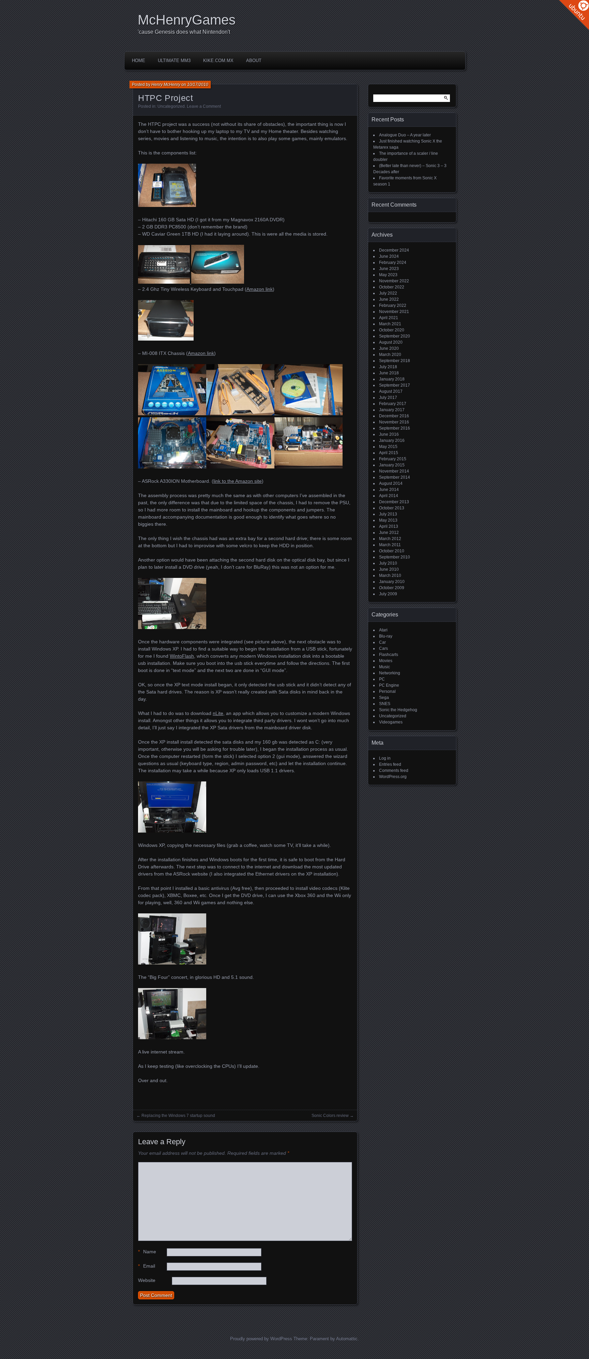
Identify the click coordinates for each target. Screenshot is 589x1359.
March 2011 (390, 544)
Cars (383, 648)
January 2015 (392, 465)
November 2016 (394, 422)
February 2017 (392, 403)
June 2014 (389, 489)
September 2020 (394, 336)
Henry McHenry (165, 84)
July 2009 (388, 594)
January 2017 (392, 409)
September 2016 (394, 428)
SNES (384, 703)
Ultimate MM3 (174, 60)
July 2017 (388, 397)
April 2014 (388, 495)
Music (384, 666)
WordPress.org (393, 776)
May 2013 (388, 520)
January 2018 (392, 379)
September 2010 (394, 557)
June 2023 (389, 268)
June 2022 (389, 299)
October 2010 (391, 551)
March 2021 (390, 324)
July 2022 (388, 293)
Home (138, 60)
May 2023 (388, 274)
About (253, 60)
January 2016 (392, 440)
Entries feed (390, 764)
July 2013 (388, 514)
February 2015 (392, 459)
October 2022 (391, 287)
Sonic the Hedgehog (398, 709)
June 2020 (389, 348)
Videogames (391, 722)
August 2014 (391, 483)
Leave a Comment (204, 106)
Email (146, 1266)
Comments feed (393, 770)
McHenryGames (187, 19)
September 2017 (394, 385)
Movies (385, 660)
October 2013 (391, 508)
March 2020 (390, 354)
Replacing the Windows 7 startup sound (178, 1115)
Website (146, 1280)
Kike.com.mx (218, 60)
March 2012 (390, 538)
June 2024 (389, 256)
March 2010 (390, 575)
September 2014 (394, 477)
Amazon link (259, 289)
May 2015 (388, 446)
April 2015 (388, 452)
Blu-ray (385, 636)
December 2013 (394, 501)
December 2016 (394, 416)
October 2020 (391, 330)
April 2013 (388, 526)
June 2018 (389, 373)
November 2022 (394, 281)
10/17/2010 (197, 84)
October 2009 (391, 587)
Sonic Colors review (330, 1115)
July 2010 (388, 563)
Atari (383, 630)
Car (382, 642)
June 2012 (389, 532)
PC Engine (389, 685)
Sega (384, 697)
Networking (389, 673)
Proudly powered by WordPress (261, 1338)
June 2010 (389, 569)
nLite (218, 713)
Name (147, 1251)
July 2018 (388, 366)
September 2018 (394, 360)
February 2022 (392, 305)
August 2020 (391, 342)
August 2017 (391, 391)
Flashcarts (388, 654)
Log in (385, 758)
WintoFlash (182, 656)
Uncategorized (171, 106)
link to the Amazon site (237, 481)
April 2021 (388, 317)
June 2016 (389, 434)
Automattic (347, 1338)
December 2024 (394, 250)
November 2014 (394, 471)
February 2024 (392, 262)
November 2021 (394, 311)
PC (382, 679)
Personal (387, 691)
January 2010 (392, 581)
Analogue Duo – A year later (405, 135)
